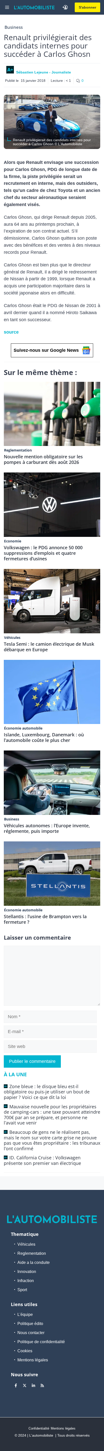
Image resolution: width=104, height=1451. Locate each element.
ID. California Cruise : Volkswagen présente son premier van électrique (42, 1160)
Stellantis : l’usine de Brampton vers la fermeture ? (45, 919)
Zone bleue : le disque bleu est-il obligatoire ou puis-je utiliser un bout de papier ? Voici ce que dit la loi (47, 1091)
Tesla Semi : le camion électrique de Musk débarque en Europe (49, 647)
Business (14, 27)
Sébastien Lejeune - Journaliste (43, 72)
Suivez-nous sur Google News (46, 350)
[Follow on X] (24, 1385)
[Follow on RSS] (42, 1385)
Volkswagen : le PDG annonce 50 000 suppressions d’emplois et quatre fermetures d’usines (43, 553)
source (11, 332)
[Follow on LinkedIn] (33, 1385)
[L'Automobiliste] (34, 7)
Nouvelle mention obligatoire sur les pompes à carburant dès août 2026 (43, 459)
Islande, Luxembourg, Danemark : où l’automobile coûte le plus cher (44, 737)
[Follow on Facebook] (15, 1385)
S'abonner (87, 7)
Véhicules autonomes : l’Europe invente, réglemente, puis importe (47, 828)
